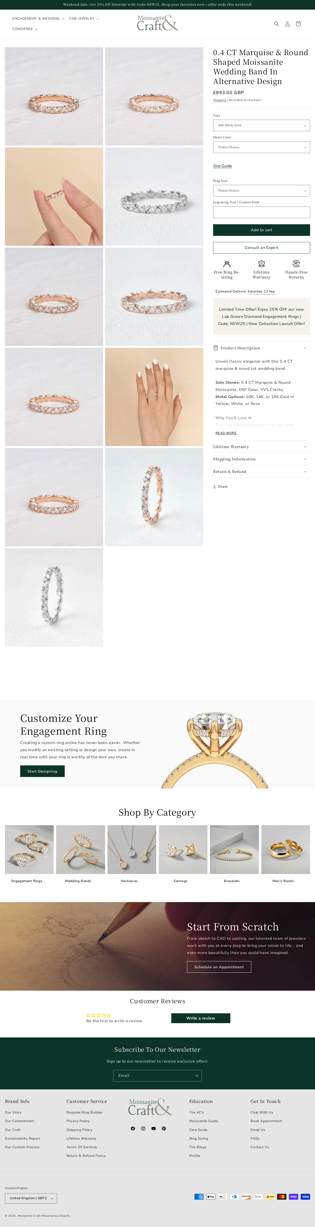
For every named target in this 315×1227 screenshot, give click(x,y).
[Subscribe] (196, 1076)
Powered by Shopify (56, 1216)
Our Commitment (19, 1121)
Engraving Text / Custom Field (236, 202)
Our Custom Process (22, 1147)
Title (216, 115)
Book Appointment (266, 1121)
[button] (37, 19)
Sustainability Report (22, 1138)
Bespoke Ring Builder (84, 1112)
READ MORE (226, 433)
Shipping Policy (79, 1130)
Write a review (200, 1018)
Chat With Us (262, 1112)
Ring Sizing (198, 1138)
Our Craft (13, 1130)
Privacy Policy (78, 1121)
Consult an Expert (262, 247)
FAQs (255, 1138)
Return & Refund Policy (86, 1155)
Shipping (219, 100)
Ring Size (220, 181)
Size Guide (222, 166)
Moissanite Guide (203, 1121)
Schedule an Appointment (219, 967)
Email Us (258, 1130)
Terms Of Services (81, 1147)
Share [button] (223, 486)
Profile (194, 1155)
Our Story (13, 1112)
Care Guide (198, 1130)
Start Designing (42, 771)
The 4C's (196, 1112)
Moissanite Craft (29, 1216)
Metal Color (222, 137)
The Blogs (197, 1147)
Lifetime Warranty (81, 1138)
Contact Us (260, 1147)
